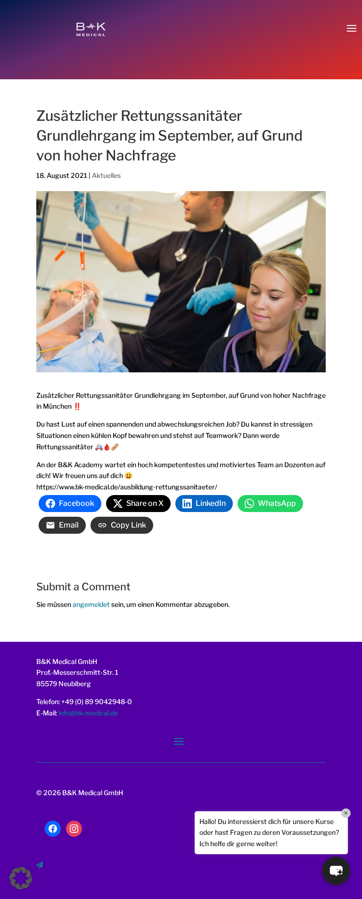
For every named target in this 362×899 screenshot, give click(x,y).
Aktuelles (106, 175)
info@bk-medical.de (87, 713)
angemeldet (91, 604)
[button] (336, 871)
